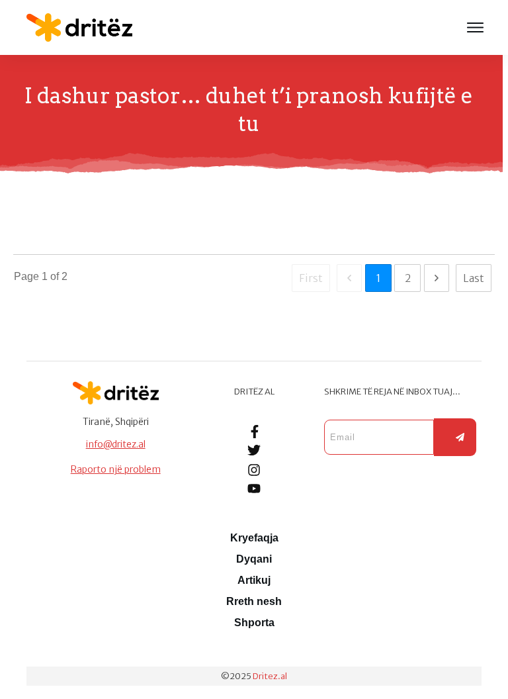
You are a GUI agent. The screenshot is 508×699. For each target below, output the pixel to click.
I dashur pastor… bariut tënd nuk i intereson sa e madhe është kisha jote (18, 220)
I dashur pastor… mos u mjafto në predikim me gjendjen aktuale (25, 220)
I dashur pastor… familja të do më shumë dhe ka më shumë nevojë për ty (22, 220)
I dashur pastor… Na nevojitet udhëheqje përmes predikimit (27, 220)
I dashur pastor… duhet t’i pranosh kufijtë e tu (17, 220)
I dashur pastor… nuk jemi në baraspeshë (23, 220)
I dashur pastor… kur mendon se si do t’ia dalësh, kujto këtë (20, 220)
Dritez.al (270, 676)
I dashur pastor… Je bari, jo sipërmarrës (26, 220)
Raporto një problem (116, 469)
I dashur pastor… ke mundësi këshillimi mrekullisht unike (21, 220)
